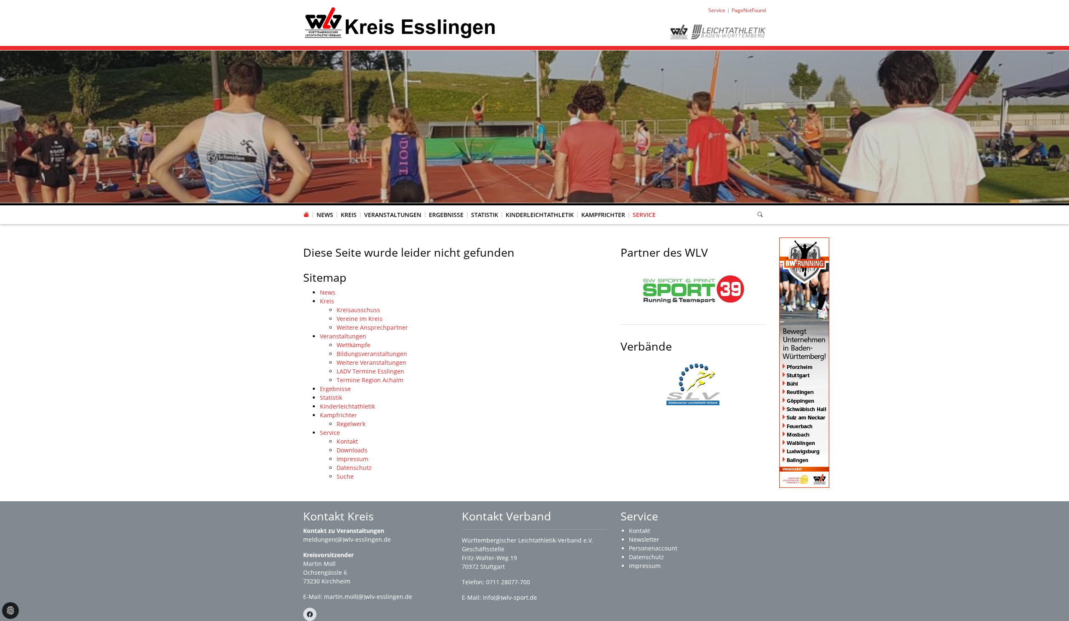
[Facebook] (310, 614)
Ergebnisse (446, 215)
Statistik (484, 215)
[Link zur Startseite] (400, 22)
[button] (349, 207)
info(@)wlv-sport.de (510, 597)
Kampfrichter (603, 215)
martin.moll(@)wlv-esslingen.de (368, 597)
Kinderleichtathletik (540, 215)
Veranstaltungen (392, 215)
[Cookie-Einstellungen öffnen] (10, 610)
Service (644, 215)
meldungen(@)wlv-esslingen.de (347, 539)
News (325, 215)
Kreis (349, 215)
